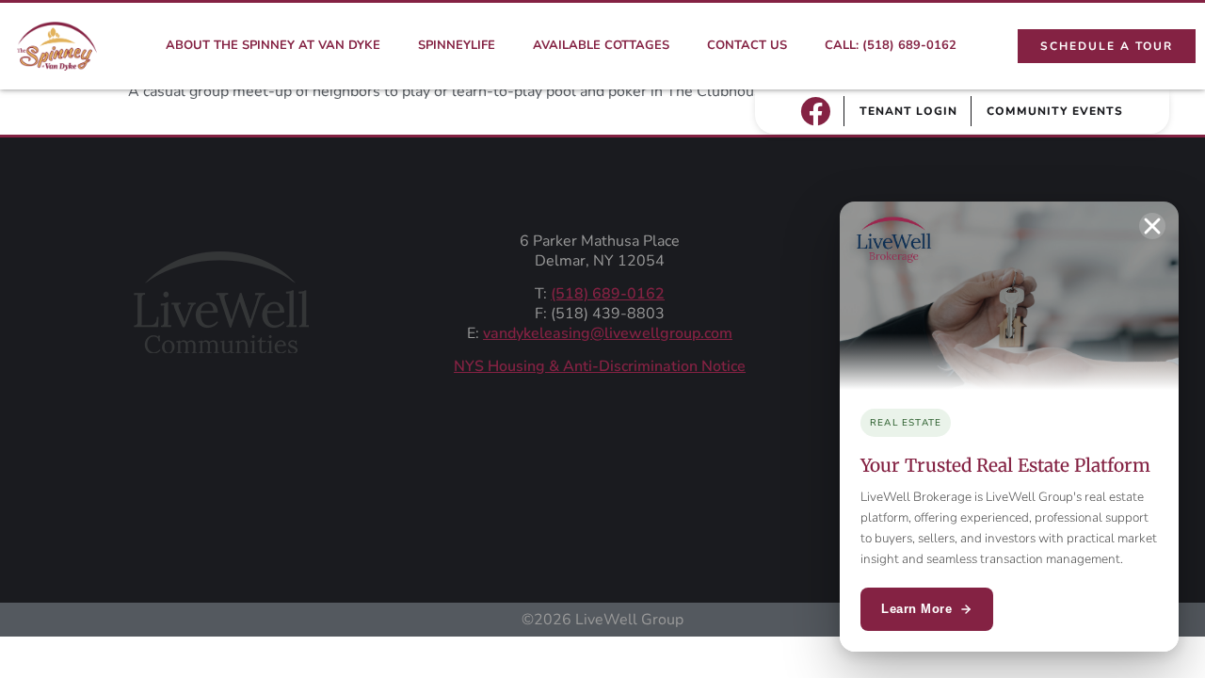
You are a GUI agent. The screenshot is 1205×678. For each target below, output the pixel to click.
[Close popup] (1152, 226)
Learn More (916, 609)
